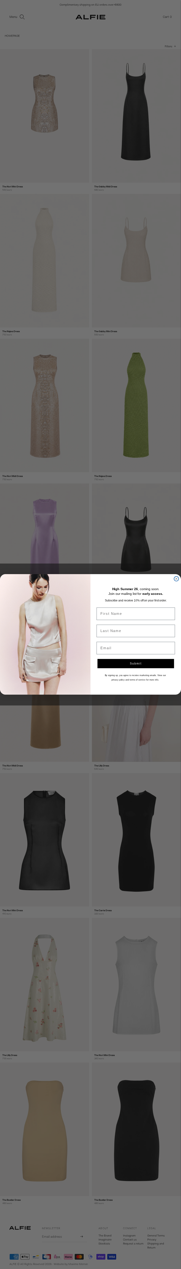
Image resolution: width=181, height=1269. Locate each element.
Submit (135, 663)
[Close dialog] (176, 578)
